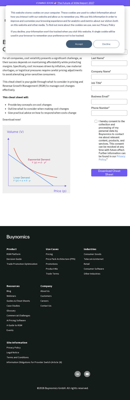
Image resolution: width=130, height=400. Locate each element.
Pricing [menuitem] (49, 254)
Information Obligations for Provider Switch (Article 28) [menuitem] (34, 362)
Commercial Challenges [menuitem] (18, 315)
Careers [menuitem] (44, 301)
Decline (106, 44)
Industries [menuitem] (90, 249)
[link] (18, 237)
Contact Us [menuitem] (45, 306)
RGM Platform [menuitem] (13, 254)
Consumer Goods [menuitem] (92, 254)
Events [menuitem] (10, 330)
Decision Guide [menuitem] (14, 259)
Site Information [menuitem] (17, 342)
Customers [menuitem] (46, 296)
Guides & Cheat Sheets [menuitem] (18, 301)
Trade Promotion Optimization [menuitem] (22, 264)
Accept (79, 44)
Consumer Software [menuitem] (94, 269)
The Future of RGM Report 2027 (75, 3)
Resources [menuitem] (13, 286)
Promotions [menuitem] (52, 264)
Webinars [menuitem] (11, 296)
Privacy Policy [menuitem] (14, 347)
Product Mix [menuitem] (52, 269)
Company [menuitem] (46, 286)
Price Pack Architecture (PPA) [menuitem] (60, 259)
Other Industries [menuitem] (92, 273)
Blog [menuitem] (9, 291)
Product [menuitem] (12, 249)
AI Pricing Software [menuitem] (16, 320)
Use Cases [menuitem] (52, 249)
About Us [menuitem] (45, 291)
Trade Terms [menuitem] (52, 273)
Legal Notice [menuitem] (13, 352)
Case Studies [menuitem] (13, 306)
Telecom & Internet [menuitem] (93, 259)
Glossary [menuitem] (11, 310)
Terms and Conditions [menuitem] (18, 357)
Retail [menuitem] (87, 264)
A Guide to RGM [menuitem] (14, 325)
